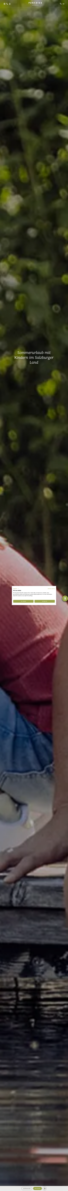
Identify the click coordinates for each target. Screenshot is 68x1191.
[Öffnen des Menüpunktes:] (63, 4)
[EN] (4, 4)
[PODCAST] (10, 4)
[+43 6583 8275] (7, 4)
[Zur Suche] (61, 4)
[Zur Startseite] (35, 4)
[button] (16, 589)
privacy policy (51, 588)
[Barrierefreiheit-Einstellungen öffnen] (65, 598)
